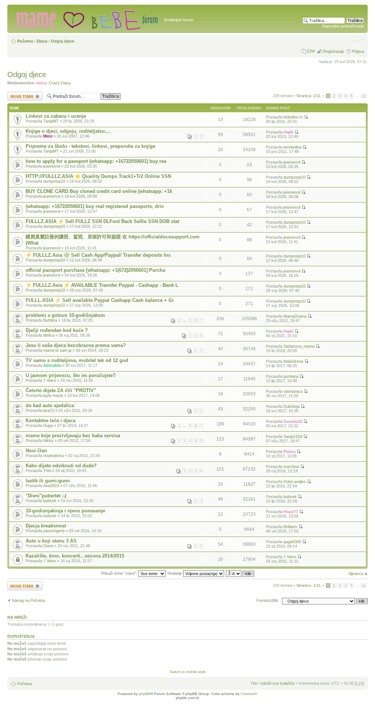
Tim (253, 683)
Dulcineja (291, 406)
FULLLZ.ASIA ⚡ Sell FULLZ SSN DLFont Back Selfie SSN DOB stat (102, 221)
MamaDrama (295, 316)
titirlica (48, 335)
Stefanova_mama (299, 346)
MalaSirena (293, 361)
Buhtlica (50, 320)
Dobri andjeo (294, 481)
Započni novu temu (24, 94)
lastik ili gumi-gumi (48, 480)
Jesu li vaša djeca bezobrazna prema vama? (76, 345)
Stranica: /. (309, 96)
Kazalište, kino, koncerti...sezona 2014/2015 (75, 556)
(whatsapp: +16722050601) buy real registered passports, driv (95, 206)
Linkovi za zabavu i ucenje (56, 116)
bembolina (292, 147)
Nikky (48, 440)
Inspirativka (53, 455)
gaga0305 (292, 542)
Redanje (175, 573)
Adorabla (52, 365)
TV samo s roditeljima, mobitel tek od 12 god (77, 360)
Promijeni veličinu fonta (358, 39)
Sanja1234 (292, 436)
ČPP (311, 51)
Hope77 (290, 511)
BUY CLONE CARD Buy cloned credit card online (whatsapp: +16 (99, 191)
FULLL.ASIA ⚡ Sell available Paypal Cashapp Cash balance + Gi (100, 300)
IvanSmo (291, 466)
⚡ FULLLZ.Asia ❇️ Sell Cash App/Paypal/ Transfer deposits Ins (98, 255)
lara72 (48, 410)
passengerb (53, 531)
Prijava (358, 51)
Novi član (36, 450)
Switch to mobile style (188, 672)
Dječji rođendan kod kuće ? (57, 330)
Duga (48, 425)
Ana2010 (51, 485)
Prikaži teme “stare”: (119, 573)
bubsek (49, 500)
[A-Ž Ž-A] (240, 573)
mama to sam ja (57, 350)
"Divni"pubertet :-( (46, 495)
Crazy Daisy (60, 83)
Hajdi (288, 132)
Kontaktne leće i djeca (50, 420)
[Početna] (86, 18)
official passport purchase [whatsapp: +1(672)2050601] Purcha (95, 270)
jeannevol (51, 166)
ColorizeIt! (249, 694)
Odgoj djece (62, 41)
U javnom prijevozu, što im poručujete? (71, 375)
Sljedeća (355, 573)
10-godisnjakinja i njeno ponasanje (65, 510)
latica (41, 83)
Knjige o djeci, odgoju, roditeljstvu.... (68, 131)
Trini (47, 470)
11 (364, 96)
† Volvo (49, 380)
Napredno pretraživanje (343, 26)
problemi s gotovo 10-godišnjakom (65, 315)
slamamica (292, 391)
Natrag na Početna (28, 600)
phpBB (145, 694)
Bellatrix (290, 526)
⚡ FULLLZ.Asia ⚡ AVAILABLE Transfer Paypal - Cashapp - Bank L (102, 285)
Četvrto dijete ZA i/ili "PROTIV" (61, 390)
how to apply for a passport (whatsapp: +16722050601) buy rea (96, 161)
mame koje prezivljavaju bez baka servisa (73, 435)
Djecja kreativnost (46, 526)
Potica (289, 451)
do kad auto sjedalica (50, 405)
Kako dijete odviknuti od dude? (61, 465)
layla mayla (53, 395)
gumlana (290, 376)
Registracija (333, 51)
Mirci (47, 136)
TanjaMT (51, 121)
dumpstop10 (54, 181)
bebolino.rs (293, 117)
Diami (48, 546)
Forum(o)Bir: (267, 600)
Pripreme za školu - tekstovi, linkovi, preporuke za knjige (90, 146)
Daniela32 (292, 421)
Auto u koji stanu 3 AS (51, 541)
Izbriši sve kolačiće (278, 683)
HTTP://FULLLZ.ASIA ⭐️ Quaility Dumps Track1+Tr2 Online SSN (98, 176)
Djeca (42, 41)
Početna (25, 41)
